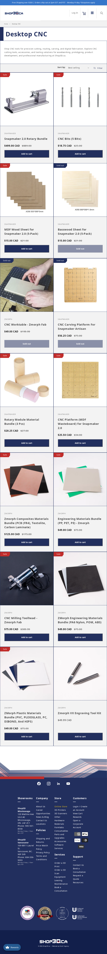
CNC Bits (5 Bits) (69, 138)
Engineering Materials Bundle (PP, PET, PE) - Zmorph (79, 521)
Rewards (77, 817)
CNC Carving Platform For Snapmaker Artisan (76, 327)
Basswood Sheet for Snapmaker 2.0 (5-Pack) (75, 232)
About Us (40, 806)
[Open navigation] (92, 13)
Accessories (60, 841)
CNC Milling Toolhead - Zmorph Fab (20, 620)
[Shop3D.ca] (19, 13)
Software (58, 844)
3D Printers (60, 810)
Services (58, 848)
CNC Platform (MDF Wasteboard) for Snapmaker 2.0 (78, 424)
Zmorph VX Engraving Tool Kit (79, 713)
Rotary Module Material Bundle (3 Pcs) (21, 422)
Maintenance (61, 884)
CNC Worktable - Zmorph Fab (25, 324)
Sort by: (61, 67)
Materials (59, 824)
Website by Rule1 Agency (60, 946)
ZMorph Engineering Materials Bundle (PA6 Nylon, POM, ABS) (80, 620)
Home (6, 24)
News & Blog (42, 817)
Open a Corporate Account (78, 824)
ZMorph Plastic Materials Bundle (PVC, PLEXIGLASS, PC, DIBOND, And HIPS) (25, 717)
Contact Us (41, 820)
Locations (41, 824)
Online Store (60, 806)
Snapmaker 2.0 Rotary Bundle (25, 138)
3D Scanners (60, 813)
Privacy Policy (43, 852)
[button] (84, 13)
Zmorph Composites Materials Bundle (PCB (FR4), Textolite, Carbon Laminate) (26, 523)
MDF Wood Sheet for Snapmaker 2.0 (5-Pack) (21, 232)
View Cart (77, 813)
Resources (78, 882)
